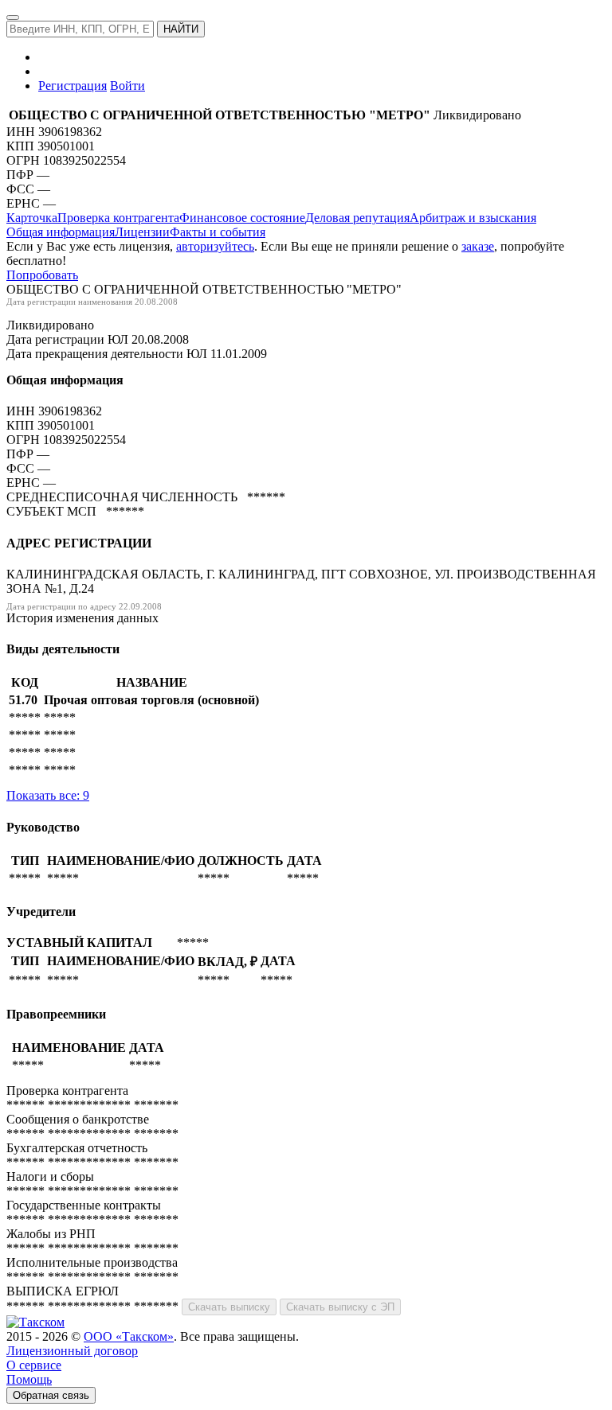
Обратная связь (51, 1395)
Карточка (31, 217)
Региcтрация (72, 85)
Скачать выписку (229, 1307)
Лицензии (142, 232)
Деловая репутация (357, 217)
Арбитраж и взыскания (473, 217)
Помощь (29, 1379)
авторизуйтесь (215, 246)
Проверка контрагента (118, 217)
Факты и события (217, 232)
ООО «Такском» (129, 1336)
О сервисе (33, 1365)
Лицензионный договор (72, 1350)
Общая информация (60, 232)
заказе (477, 246)
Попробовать (42, 275)
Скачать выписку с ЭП (340, 1307)
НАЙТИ (180, 29)
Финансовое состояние (242, 217)
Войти (127, 85)
